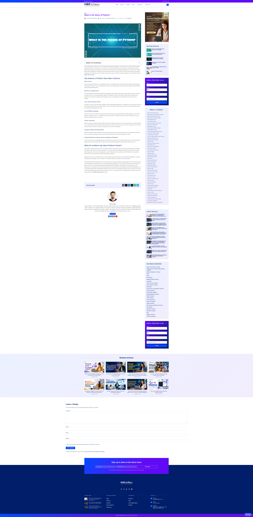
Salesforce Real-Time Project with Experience (154, 190)
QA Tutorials (149, 307)
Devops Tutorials (151, 290)
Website (67, 438)
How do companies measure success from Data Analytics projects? (159, 237)
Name (148, 83)
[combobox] (148, 89)
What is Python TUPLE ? (157, 71)
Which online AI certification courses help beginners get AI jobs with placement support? (159, 224)
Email (148, 92)
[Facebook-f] (121, 489)
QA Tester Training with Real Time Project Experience (156, 136)
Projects (130, 498)
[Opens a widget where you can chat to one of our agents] (248, 514)
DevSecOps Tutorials (152, 292)
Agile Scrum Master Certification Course (153, 116)
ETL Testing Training (150, 180)
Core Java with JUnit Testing (152, 160)
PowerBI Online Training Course (152, 195)
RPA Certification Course (151, 144)
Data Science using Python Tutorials (155, 288)
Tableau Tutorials (151, 314)
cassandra (149, 281)
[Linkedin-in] (126, 489)
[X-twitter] (124, 489)
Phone (148, 87)
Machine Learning (150, 141)
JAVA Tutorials (150, 297)
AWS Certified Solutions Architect (152, 138)
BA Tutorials (149, 277)
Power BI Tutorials (151, 301)
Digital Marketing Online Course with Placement (155, 202)
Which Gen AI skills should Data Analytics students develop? (159, 251)
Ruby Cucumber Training (151, 148)
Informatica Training (150, 173)
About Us (122, 4)
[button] (168, 5)
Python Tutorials (111, 18)
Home (117, 4)
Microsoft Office (150, 158)
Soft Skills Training (150, 183)
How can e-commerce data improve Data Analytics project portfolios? (159, 228)
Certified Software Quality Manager (153, 185)
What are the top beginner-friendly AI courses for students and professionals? (159, 215)
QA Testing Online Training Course (153, 112)
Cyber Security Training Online (152, 200)
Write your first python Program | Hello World (157, 58)
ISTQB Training (149, 188)
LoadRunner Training (150, 153)
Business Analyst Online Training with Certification (155, 114)
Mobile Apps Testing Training (152, 156)
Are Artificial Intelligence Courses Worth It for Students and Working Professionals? (159, 233)
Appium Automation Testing (151, 165)
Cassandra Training (150, 192)
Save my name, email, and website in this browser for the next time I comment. (83, 444)
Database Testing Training (151, 161)
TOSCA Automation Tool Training (152, 134)
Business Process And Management (153, 146)
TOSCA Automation (151, 316)
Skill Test (139, 4)
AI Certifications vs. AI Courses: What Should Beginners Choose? (159, 256)
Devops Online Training (151, 163)
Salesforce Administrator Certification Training (154, 131)
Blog (133, 4)
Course (148, 97)
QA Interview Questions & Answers (155, 305)
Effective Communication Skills (152, 166)
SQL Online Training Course (151, 197)
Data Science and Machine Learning (153, 143)
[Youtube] (131, 489)
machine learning (151, 299)
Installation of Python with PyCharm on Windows (158, 54)
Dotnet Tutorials (150, 296)
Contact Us (147, 4)
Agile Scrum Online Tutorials (153, 267)
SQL (148, 312)
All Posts (112, 213)
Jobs (129, 500)
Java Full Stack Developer (151, 121)
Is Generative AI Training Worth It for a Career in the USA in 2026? (159, 219)
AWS (148, 273)
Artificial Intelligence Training (151, 129)
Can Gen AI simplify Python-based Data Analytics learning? (159, 246)
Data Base (149, 286)
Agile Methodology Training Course (153, 139)
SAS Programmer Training (151, 175)
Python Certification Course (151, 119)
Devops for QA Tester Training (152, 170)
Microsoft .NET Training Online (152, 124)
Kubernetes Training (150, 151)
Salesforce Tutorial (151, 309)
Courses (128, 4)
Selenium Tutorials (151, 310)
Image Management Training (152, 187)
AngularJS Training (150, 168)
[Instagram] (129, 489)
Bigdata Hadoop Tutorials (153, 279)
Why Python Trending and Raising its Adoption (158, 49)
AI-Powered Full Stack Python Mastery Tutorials (156, 269)
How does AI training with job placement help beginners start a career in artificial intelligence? (159, 242)
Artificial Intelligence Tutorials (153, 272)
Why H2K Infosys (110, 505)
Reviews (130, 505)
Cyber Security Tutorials (152, 283)
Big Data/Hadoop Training (151, 126)
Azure (148, 275)
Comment (68, 410)
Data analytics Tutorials (152, 284)
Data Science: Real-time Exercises (153, 178)
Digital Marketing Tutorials (153, 294)
